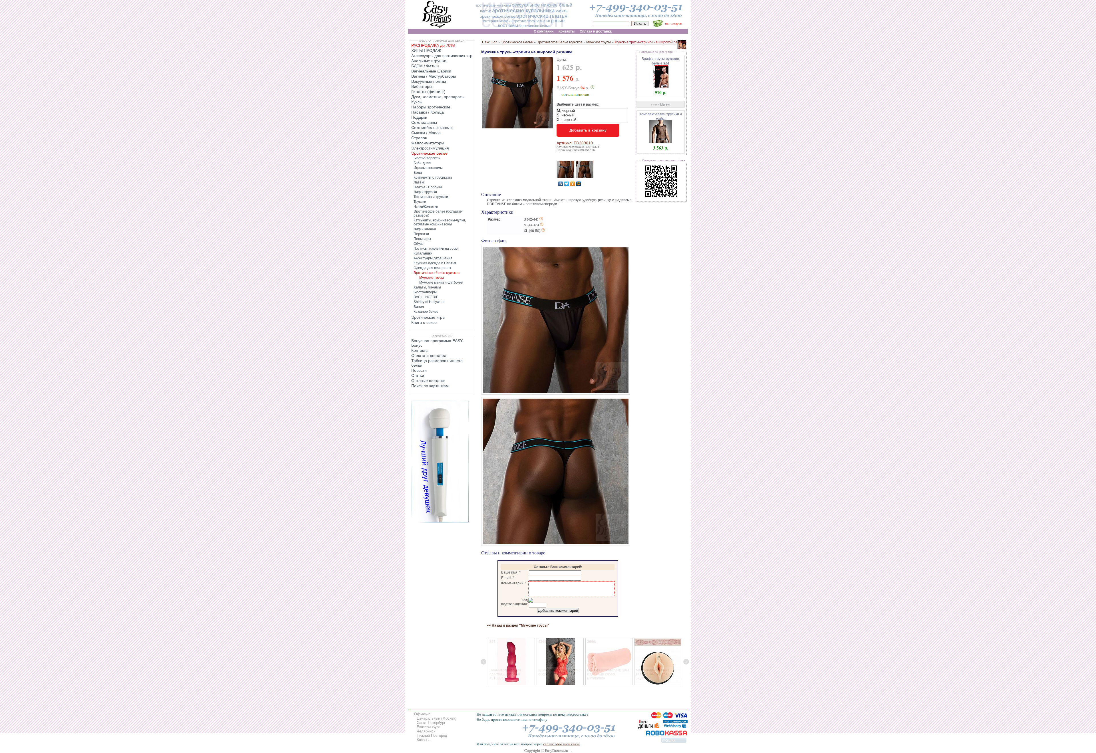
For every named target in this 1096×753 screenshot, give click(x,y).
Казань (423, 740)
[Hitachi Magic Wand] (440, 521)
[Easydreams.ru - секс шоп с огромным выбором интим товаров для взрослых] (436, 28)
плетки (485, 11)
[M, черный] (592, 110)
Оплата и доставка (428, 355)
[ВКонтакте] (561, 183)
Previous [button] (483, 662)
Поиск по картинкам (430, 385)
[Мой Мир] (579, 183)
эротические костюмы (493, 5)
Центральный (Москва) (436, 718)
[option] (503, 661)
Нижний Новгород (432, 735)
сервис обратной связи (561, 743)
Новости (419, 370)
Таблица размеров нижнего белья (437, 363)
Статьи (417, 375)
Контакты (419, 350)
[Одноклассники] (573, 183)
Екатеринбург (428, 727)
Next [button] (686, 662)
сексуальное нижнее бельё (542, 5)
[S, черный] (592, 115)
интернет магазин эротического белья (514, 21)
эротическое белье (534, 26)
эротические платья (541, 16)
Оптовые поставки (428, 380)
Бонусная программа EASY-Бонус (437, 343)
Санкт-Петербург (431, 722)
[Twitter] (567, 183)
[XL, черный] (592, 120)
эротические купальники (523, 10)
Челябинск (426, 731)
